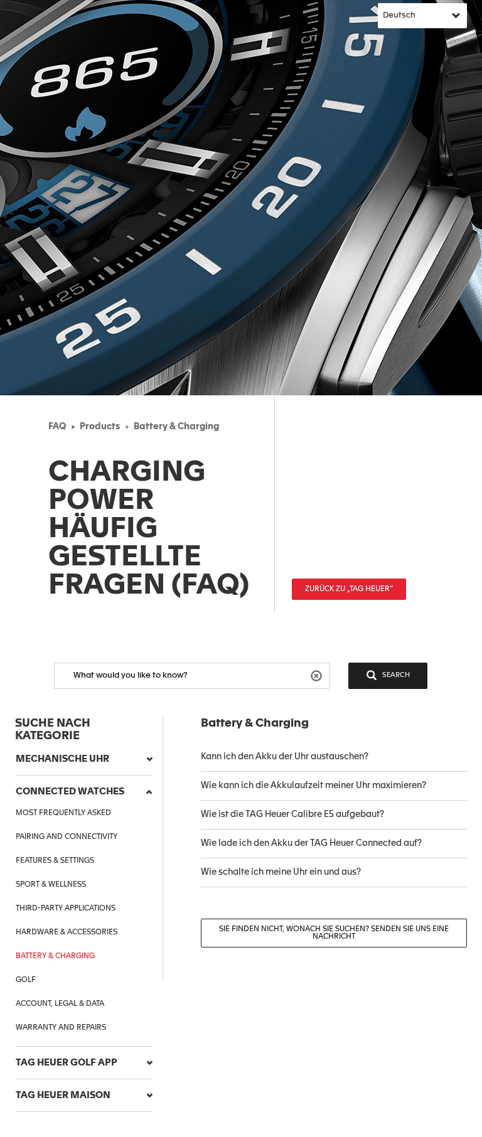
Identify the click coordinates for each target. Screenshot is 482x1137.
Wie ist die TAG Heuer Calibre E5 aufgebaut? (292, 814)
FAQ (57, 426)
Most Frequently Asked (63, 813)
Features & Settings (55, 861)
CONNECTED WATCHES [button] (70, 791)
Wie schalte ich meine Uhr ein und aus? (281, 872)
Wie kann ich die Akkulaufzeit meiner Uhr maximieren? (313, 785)
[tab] (84, 759)
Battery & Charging (176, 426)
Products (100, 426)
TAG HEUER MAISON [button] (63, 1095)
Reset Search (318, 675)
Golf (26, 980)
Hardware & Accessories (66, 932)
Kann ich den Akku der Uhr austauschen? (284, 756)
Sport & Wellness (51, 885)
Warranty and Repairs (61, 1028)
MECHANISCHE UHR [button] (62, 759)
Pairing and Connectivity (66, 837)
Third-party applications (65, 908)
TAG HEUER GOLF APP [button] (66, 1062)
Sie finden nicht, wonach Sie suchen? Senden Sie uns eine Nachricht (334, 933)
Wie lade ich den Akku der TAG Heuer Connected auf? (311, 843)
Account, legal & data (60, 1004)
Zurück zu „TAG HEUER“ (349, 589)
